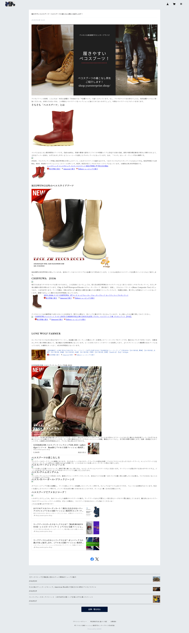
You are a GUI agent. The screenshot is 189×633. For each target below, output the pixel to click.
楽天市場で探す (54, 169)
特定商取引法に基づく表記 (98, 621)
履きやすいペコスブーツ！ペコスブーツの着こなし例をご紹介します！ (57, 14)
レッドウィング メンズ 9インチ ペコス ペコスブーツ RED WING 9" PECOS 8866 (77, 166)
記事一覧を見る (94, 609)
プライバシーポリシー (80, 621)
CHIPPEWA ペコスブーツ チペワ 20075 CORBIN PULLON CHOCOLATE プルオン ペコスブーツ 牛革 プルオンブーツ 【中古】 (83, 317)
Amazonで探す (69, 169)
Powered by (92, 629)
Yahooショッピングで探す (88, 169)
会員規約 (113, 621)
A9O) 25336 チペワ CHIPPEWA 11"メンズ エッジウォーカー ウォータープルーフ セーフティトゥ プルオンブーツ (86, 295)
